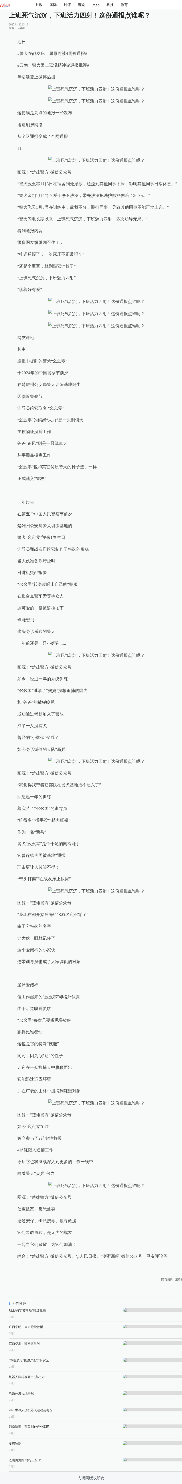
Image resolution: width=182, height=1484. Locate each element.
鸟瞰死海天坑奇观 (21, 1393)
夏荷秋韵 (15, 1443)
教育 (124, 5)
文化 (95, 5)
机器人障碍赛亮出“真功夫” (27, 1377)
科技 (110, 5)
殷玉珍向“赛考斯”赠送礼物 (27, 1310)
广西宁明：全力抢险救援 (26, 1327)
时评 (67, 5)
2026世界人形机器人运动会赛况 (30, 1410)
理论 (81, 5)
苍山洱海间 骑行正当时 (25, 1460)
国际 (53, 5)
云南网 (22, 28)
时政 (39, 5)
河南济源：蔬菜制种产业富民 (29, 1426)
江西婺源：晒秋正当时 (24, 1343)
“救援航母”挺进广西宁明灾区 (29, 1360)
